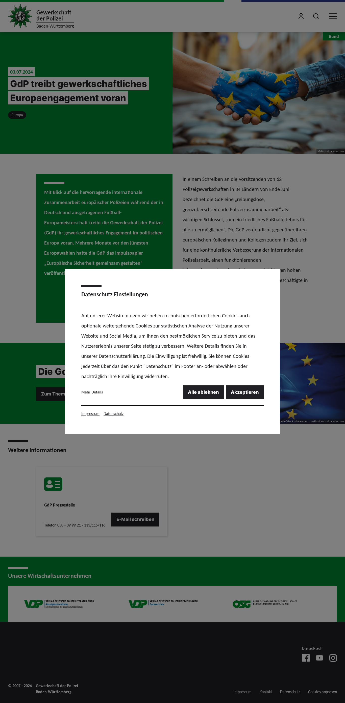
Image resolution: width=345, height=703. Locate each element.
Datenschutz (114, 413)
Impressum (90, 413)
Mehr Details (92, 392)
